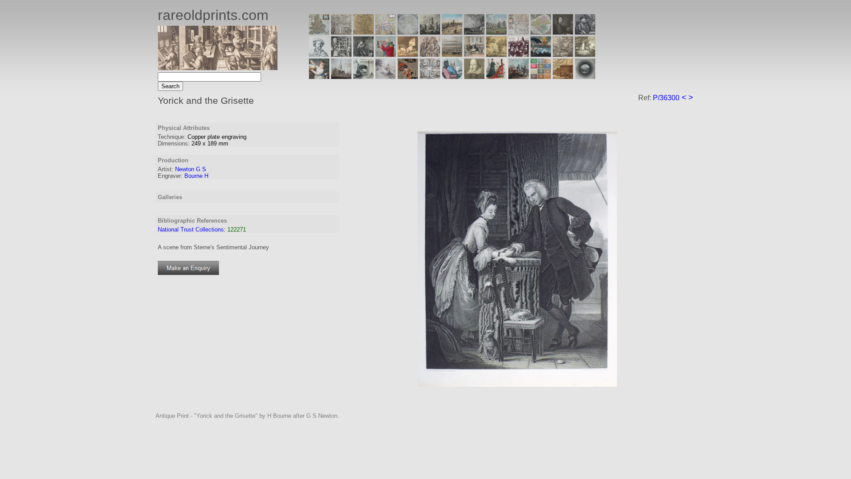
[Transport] (474, 54)
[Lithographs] (363, 76)
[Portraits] (430, 54)
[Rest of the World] (408, 32)
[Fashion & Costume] (496, 76)
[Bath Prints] (474, 32)
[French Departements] (541, 32)
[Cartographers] (585, 32)
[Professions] (452, 76)
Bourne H (196, 176)
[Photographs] (518, 54)
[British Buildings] (430, 32)
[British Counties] (319, 32)
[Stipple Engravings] (319, 76)
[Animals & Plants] (408, 54)
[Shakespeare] (474, 76)
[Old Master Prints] (563, 54)
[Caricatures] (385, 54)
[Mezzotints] (585, 54)
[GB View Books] (541, 76)
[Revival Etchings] (385, 76)
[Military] (518, 76)
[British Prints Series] (341, 32)
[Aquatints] (341, 76)
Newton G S (190, 169)
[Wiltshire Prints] (496, 32)
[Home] (217, 67)
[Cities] (452, 32)
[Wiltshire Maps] (518, 32)
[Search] (585, 76)
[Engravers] (319, 54)
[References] (563, 76)
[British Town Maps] (385, 32)
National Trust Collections (191, 229)
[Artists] (563, 32)
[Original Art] (496, 54)
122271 (236, 229)
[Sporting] (452, 54)
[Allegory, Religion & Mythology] (430, 76)
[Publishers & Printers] (341, 54)
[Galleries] (541, 54)
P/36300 (666, 98)
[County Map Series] (363, 32)
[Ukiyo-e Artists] (408, 76)
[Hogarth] (363, 54)
